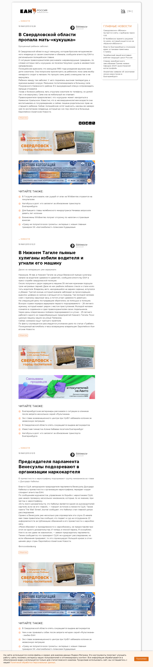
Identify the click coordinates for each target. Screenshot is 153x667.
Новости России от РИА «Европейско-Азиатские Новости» (28, 11)
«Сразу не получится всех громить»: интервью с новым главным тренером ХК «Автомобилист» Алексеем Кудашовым (54, 226)
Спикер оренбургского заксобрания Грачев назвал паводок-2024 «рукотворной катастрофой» (117, 64)
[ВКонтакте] (80, 123)
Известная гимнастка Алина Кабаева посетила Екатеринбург (52, 429)
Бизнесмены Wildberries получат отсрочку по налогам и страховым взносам (55, 219)
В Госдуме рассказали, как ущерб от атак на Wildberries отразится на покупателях (57, 198)
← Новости (24, 21)
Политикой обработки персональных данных (32, 663)
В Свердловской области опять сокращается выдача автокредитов (56, 425)
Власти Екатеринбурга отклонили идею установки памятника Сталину (119, 49)
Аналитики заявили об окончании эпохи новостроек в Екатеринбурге (118, 74)
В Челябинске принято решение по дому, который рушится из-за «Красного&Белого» (118, 41)
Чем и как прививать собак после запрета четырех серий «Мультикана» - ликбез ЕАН (58, 634)
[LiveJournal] (93, 123)
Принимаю (141, 659)
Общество (23, 117)
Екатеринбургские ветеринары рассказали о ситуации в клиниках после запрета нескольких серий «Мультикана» (55, 412)
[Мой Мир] (90, 123)
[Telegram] (86, 123)
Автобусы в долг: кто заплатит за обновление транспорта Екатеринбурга (51, 205)
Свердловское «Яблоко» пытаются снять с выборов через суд (119, 33)
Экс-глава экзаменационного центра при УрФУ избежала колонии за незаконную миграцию (56, 419)
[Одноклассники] (83, 123)
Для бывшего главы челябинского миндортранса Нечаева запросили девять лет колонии (56, 212)
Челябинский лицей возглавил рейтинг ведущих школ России (117, 56)
